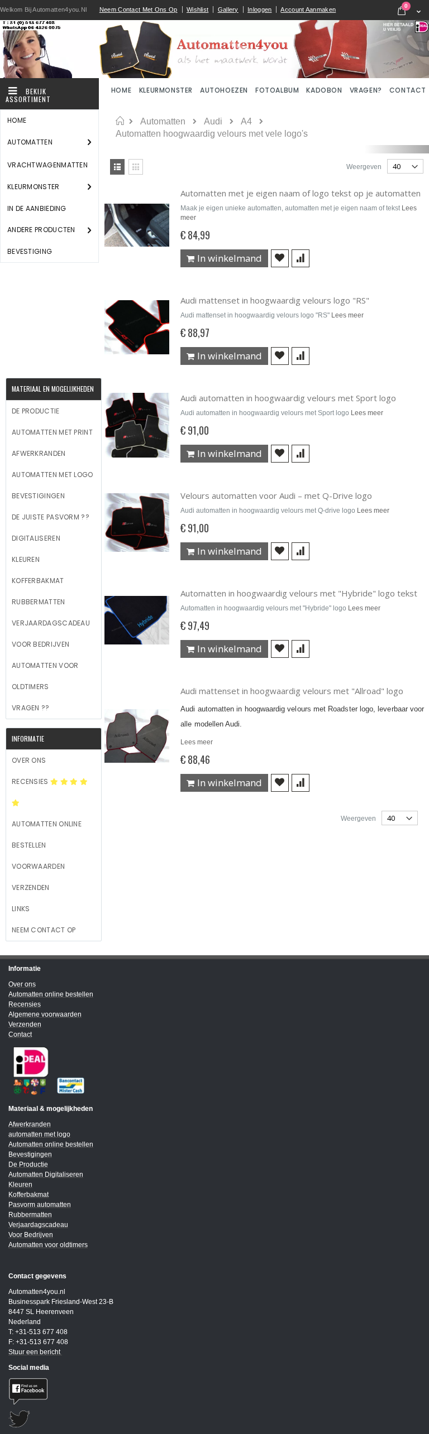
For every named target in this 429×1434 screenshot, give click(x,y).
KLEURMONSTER (166, 90)
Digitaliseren (36, 538)
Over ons (29, 760)
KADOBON (324, 90)
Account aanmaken (308, 9)
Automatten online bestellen (47, 834)
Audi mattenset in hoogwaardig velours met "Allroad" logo (291, 690)
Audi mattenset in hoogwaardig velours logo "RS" (274, 300)
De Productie (36, 411)
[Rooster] (135, 167)
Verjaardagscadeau (51, 623)
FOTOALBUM (277, 90)
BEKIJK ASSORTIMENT (28, 95)
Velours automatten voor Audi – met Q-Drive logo (276, 495)
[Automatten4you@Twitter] (214, 1419)
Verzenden (31, 887)
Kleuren (26, 559)
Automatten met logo (52, 474)
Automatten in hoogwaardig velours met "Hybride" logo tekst (298, 593)
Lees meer (347, 315)
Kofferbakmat (38, 580)
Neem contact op (44, 930)
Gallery (228, 9)
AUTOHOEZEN (224, 90)
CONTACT (407, 90)
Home (120, 121)
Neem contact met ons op (138, 9)
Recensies (31, 781)
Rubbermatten (38, 602)
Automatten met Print (52, 432)
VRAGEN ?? (31, 708)
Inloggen (259, 9)
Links (21, 908)
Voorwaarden (38, 866)
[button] (280, 258)
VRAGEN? (366, 90)
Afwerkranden (39, 453)
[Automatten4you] (214, 49)
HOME (122, 90)
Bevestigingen (38, 496)
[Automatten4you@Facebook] (214, 1391)
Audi (213, 121)
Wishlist (197, 9)
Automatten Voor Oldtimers (45, 676)
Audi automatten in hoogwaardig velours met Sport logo (288, 397)
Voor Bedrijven (40, 644)
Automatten (162, 121)
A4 (246, 121)
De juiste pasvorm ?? (50, 517)
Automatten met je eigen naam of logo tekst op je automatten (300, 193)
